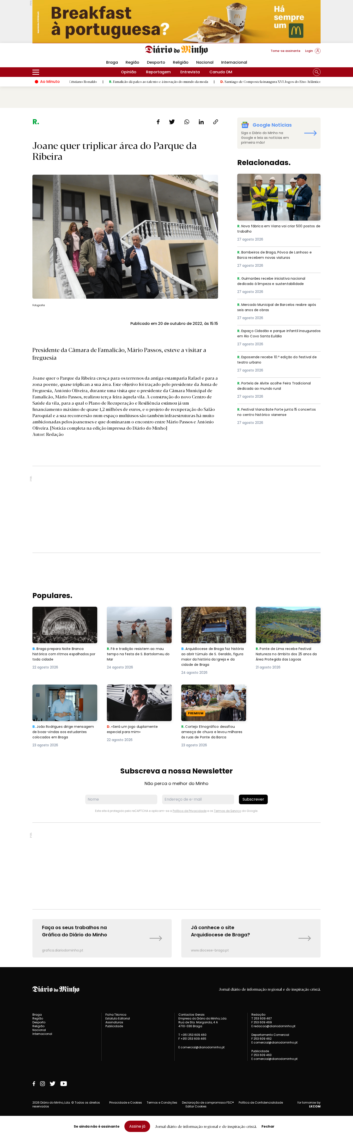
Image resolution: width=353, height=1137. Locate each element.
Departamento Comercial (270, 1035)
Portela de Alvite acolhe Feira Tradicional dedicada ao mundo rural (277, 386)
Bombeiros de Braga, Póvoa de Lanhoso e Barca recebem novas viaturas (277, 255)
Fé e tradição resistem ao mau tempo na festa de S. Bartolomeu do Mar (139, 615)
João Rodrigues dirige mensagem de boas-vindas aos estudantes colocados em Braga (64, 693)
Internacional (234, 62)
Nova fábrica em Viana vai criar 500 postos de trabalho (272, 179)
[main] (176, 537)
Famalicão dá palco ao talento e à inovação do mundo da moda (123, 81)
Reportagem (158, 72)
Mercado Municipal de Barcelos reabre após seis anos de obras (274, 307)
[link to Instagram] (42, 1083)
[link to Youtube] (63, 1083)
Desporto (156, 62)
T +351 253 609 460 (192, 1035)
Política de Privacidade (190, 811)
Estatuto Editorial (117, 1018)
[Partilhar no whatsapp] (186, 121)
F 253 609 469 (261, 1022)
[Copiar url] (215, 121)
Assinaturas (114, 1022)
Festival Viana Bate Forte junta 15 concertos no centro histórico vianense (275, 412)
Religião (181, 62)
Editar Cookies (196, 1106)
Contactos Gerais (191, 1015)
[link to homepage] (176, 50)
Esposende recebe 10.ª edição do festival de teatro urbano (277, 360)
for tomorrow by (309, 1104)
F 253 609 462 (261, 1039)
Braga (112, 62)
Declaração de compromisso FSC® (208, 1102)
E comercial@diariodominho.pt (201, 1047)
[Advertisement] (176, 509)
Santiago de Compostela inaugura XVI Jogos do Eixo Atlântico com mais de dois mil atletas (257, 81)
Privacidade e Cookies (125, 1102)
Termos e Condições (162, 1102)
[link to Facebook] (33, 1083)
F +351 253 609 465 (192, 1039)
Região (132, 62)
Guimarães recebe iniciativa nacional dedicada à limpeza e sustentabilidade (275, 281)
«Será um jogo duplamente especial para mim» (133, 690)
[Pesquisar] (316, 72)
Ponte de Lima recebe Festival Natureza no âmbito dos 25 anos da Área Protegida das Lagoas (288, 615)
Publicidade (114, 1026)
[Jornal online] (57, 52)
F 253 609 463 (261, 1055)
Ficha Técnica (115, 1015)
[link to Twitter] (52, 1083)
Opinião (128, 72)
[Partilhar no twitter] (172, 121)
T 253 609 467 (261, 1018)
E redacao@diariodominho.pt (273, 1026)
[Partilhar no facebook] (158, 121)
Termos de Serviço (227, 811)
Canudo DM (220, 72)
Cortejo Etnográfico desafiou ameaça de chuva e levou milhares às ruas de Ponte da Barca (209, 696)
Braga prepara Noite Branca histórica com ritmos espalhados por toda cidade (60, 615)
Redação (258, 1015)
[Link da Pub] (176, 21)
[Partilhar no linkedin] (201, 121)
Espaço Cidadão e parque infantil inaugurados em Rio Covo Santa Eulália (275, 334)
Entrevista (190, 72)
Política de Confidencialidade (261, 1102)
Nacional (204, 62)
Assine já (137, 1126)
